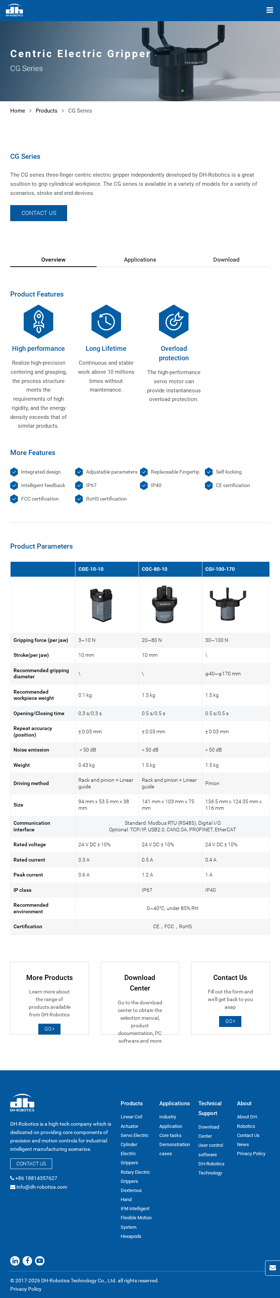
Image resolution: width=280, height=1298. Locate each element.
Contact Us (39, 212)
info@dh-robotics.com (41, 1187)
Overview (53, 259)
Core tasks (170, 1135)
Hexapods (131, 1236)
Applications (140, 259)
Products (47, 110)
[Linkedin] (15, 1261)
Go (48, 1029)
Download (226, 259)
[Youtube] (39, 1261)
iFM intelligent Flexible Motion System (136, 1218)
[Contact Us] (272, 1268)
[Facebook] (27, 1261)
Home (17, 110)
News (243, 1144)
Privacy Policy (251, 1153)
